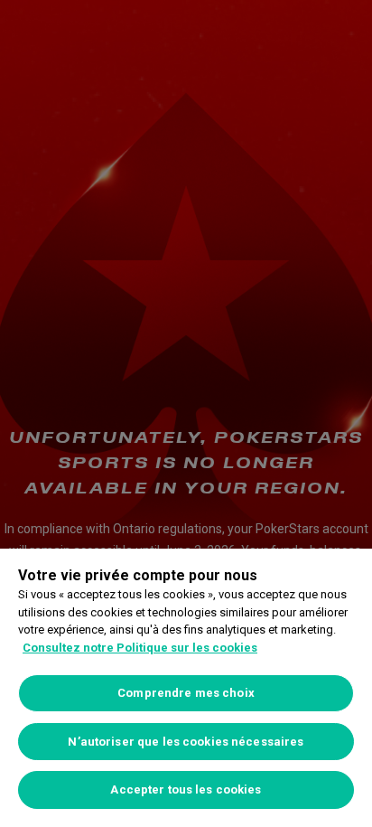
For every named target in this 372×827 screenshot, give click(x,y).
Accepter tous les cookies (185, 789)
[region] (186, 688)
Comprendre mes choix (186, 693)
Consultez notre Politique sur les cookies (140, 647)
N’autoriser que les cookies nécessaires (185, 741)
